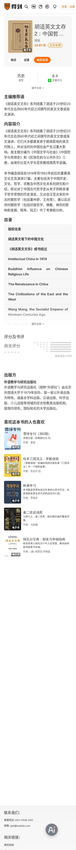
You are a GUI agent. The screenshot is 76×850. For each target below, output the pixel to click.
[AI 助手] (52, 830)
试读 (26, 60)
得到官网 (9, 845)
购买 (13, 60)
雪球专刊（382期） (37, 434)
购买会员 (42, 60)
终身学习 (29, 485)
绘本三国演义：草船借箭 (41, 459)
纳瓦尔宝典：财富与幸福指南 (44, 539)
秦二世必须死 (33, 512)
